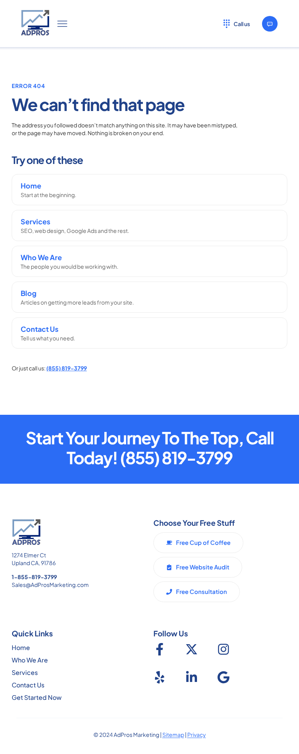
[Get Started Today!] (269, 24)
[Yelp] (159, 677)
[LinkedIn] (191, 677)
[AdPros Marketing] (35, 23)
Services (25, 672)
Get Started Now (37, 697)
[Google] (223, 677)
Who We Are (30, 660)
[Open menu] (62, 23)
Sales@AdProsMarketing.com (50, 584)
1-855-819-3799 (34, 576)
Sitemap (173, 734)
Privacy (196, 734)
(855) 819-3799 (66, 368)
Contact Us (28, 685)
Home (21, 647)
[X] (191, 649)
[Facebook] (159, 649)
